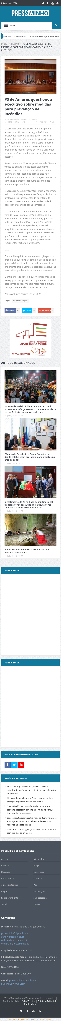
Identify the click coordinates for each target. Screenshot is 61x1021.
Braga (36, 865)
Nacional (37, 878)
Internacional (7, 878)
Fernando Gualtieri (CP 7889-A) (23, 119)
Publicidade (30, 1004)
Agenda (4, 859)
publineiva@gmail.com (13, 983)
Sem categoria (40, 897)
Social (4, 904)
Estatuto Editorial (47, 1001)
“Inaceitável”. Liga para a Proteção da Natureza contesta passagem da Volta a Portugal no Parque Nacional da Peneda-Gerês (30, 810)
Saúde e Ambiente (9, 897)
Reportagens (39, 891)
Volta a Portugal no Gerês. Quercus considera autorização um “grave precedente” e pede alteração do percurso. (31, 790)
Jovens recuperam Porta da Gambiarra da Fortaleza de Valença (27, 551)
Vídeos (36, 904)
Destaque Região (20, 301)
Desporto (5, 871)
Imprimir (42, 122)
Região (4, 891)
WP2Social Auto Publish (18, 1019)
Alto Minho (38, 859)
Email (54, 122)
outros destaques (9, 884)
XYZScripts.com (46, 1019)
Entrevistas (38, 871)
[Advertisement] (30, 614)
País (35, 884)
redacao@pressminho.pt (14, 940)
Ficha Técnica (28, 1001)
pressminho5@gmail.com (14, 933)
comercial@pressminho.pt (15, 943)
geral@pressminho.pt (12, 936)
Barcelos (5, 865)
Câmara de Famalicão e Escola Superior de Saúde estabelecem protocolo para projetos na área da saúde (30, 457)
